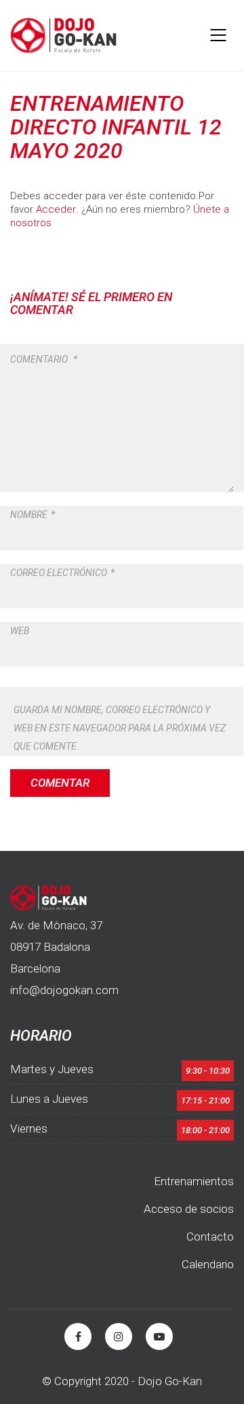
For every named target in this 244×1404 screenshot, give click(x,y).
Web (19, 630)
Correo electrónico (62, 572)
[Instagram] (118, 1336)
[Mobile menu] (219, 35)
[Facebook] (78, 1336)
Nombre (32, 514)
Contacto (210, 1236)
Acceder (56, 209)
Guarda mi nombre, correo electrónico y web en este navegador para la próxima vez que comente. (120, 728)
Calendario (208, 1264)
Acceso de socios (189, 1209)
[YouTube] (159, 1336)
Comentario (43, 359)
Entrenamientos (194, 1181)
